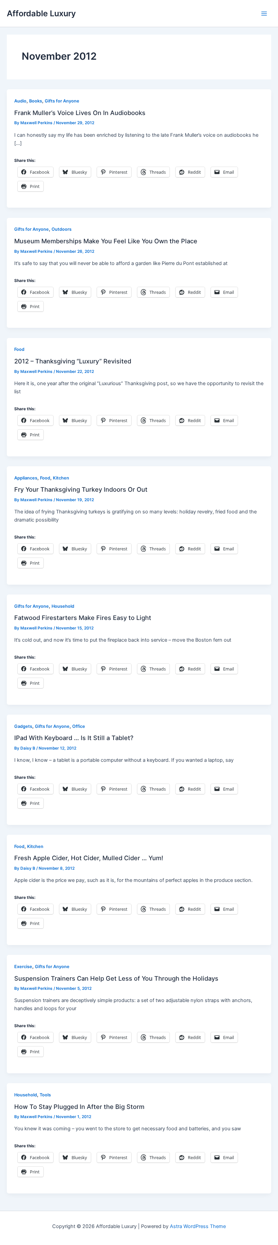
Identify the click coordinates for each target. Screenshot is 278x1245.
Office (78, 726)
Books (35, 100)
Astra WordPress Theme (198, 1226)
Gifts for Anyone (62, 100)
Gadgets (23, 726)
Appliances (25, 477)
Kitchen (61, 477)
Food (19, 349)
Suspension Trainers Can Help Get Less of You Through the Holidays (116, 978)
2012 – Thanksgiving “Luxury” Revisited (72, 361)
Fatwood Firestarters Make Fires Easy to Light (82, 617)
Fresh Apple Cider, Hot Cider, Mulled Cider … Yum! (88, 858)
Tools (45, 1094)
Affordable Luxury (41, 13)
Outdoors (62, 229)
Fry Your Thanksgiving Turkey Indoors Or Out (80, 489)
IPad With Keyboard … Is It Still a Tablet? (74, 737)
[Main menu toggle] (264, 13)
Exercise (23, 966)
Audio (20, 100)
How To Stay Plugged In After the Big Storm (79, 1106)
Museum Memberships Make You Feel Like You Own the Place (105, 241)
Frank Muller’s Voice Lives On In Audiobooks (79, 112)
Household (63, 606)
